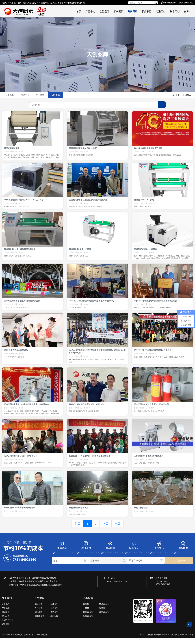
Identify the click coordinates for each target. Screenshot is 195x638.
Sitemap (143, 635)
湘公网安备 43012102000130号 (182, 635)
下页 (105, 524)
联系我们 (6, 624)
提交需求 (178, 560)
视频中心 (25, 94)
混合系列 (54, 608)
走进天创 (161, 11)
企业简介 (6, 604)
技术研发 (6, 616)
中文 (189, 11)
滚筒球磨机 (104, 612)
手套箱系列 (39, 616)
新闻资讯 (132, 11)
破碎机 (102, 608)
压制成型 (38, 612)
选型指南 (104, 11)
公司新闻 (9, 94)
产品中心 (90, 11)
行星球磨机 (88, 616)
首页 (78, 11)
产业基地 (6, 608)
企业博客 (40, 94)
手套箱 (86, 608)
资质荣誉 (6, 612)
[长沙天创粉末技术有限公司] (26, 11)
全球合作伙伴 (8, 620)
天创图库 (55, 94)
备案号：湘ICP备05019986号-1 (158, 635)
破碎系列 (54, 604)
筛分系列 (38, 608)
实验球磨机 (104, 604)
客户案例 (118, 11)
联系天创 (175, 11)
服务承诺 (146, 11)
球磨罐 (86, 604)
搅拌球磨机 (88, 612)
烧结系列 (54, 612)
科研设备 (54, 616)
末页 (117, 524)
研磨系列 (38, 604)
